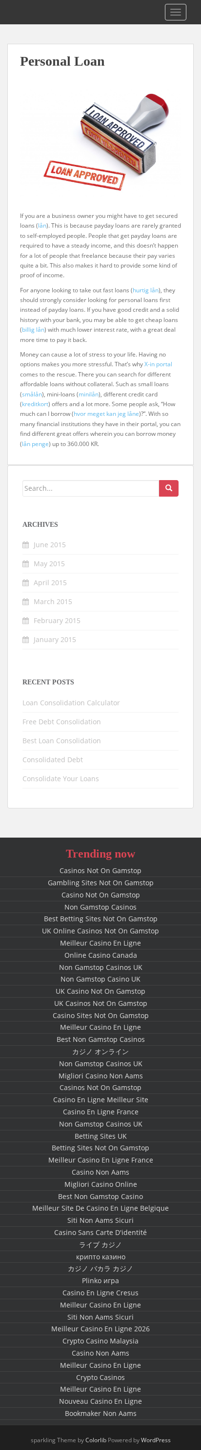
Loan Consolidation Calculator (71, 702)
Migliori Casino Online (100, 1184)
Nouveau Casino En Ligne (100, 1401)
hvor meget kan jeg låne (106, 414)
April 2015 (50, 582)
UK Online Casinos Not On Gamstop (100, 930)
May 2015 (49, 563)
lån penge (35, 444)
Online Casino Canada (100, 955)
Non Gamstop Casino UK (100, 979)
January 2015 (55, 639)
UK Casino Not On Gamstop (100, 991)
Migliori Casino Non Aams (101, 1075)
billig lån (33, 329)
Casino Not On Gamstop (100, 894)
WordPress (156, 1440)
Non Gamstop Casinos (100, 907)
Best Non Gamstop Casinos (101, 1039)
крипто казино (100, 1256)
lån (42, 225)
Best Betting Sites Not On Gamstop (101, 918)
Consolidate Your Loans (60, 778)
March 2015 (53, 601)
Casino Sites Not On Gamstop (101, 1015)
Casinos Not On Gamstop (100, 870)
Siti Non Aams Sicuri (100, 1220)
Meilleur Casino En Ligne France (100, 1159)
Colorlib (95, 1440)
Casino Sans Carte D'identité (100, 1232)
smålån (32, 394)
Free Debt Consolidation (61, 721)
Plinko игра (100, 1280)
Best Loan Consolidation (61, 740)
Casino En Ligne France (101, 1111)
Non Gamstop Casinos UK (100, 967)
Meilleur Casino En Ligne (100, 943)
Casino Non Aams (100, 1172)
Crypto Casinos (100, 1377)
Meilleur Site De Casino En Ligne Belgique (100, 1208)
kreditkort (35, 404)
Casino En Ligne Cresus (100, 1292)
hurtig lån (146, 290)
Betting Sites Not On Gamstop (100, 1147)
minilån (89, 394)
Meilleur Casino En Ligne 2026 (100, 1328)
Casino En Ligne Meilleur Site (100, 1099)
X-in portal (158, 364)
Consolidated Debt (52, 759)
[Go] (169, 488)
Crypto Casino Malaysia (100, 1340)
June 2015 (50, 544)
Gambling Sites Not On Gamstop (101, 882)
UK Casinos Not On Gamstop (100, 1003)
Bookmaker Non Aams (101, 1413)
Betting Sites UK (101, 1136)
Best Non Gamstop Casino (100, 1196)
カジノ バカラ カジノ (100, 1268)
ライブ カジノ (100, 1244)
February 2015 (57, 620)
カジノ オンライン (100, 1051)
